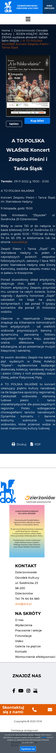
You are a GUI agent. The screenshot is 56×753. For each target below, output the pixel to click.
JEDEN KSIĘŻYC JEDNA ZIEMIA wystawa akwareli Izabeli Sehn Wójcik (25, 37)
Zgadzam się (28, 749)
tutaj (43, 737)
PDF (38, 444)
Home (6, 30)
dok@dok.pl (23, 604)
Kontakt (21, 651)
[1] (28, 115)
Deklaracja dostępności (24, 730)
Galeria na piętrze (28, 646)
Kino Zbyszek (49, 6)
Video (19, 641)
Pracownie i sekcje (28, 630)
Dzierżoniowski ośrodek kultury (27, 6)
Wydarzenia (23, 625)
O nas (19, 620)
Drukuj (21, 444)
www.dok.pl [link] (19, 242)
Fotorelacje (23, 636)
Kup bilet (37, 120)
